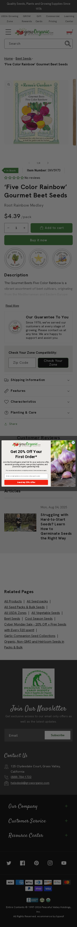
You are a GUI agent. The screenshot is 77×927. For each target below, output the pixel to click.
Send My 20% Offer (26, 482)
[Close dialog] (73, 442)
